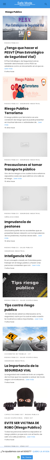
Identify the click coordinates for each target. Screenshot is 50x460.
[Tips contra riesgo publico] (25, 285)
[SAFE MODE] (24, 4)
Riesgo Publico (12, 43)
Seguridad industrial (30, 104)
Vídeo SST (28, 418)
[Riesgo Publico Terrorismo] (25, 88)
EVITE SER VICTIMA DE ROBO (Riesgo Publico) (23, 425)
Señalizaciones (12, 217)
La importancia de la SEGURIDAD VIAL (22, 368)
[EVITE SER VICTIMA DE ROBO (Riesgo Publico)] (25, 399)
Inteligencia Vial (18, 256)
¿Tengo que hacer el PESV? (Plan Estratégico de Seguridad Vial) (24, 52)
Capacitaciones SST (14, 415)
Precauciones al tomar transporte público (23, 167)
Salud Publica (26, 248)
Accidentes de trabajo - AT (18, 354)
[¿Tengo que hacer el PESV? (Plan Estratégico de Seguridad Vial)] (25, 28)
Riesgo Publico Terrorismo (17, 110)
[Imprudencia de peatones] (25, 198)
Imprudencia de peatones (18, 224)
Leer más (9, 68)
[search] (45, 4)
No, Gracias (26, 457)
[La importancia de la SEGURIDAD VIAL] (25, 339)
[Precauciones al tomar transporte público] (25, 145)
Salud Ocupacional (29, 300)
